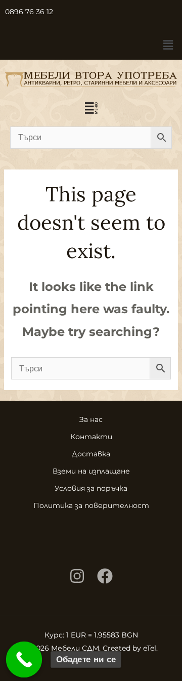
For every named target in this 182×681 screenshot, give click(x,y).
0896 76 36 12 (29, 11)
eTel (149, 648)
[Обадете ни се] (24, 660)
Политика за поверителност (91, 505)
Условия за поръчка (91, 488)
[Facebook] (105, 576)
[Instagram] (77, 576)
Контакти (91, 436)
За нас (91, 419)
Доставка (91, 453)
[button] (168, 45)
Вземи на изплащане (91, 471)
